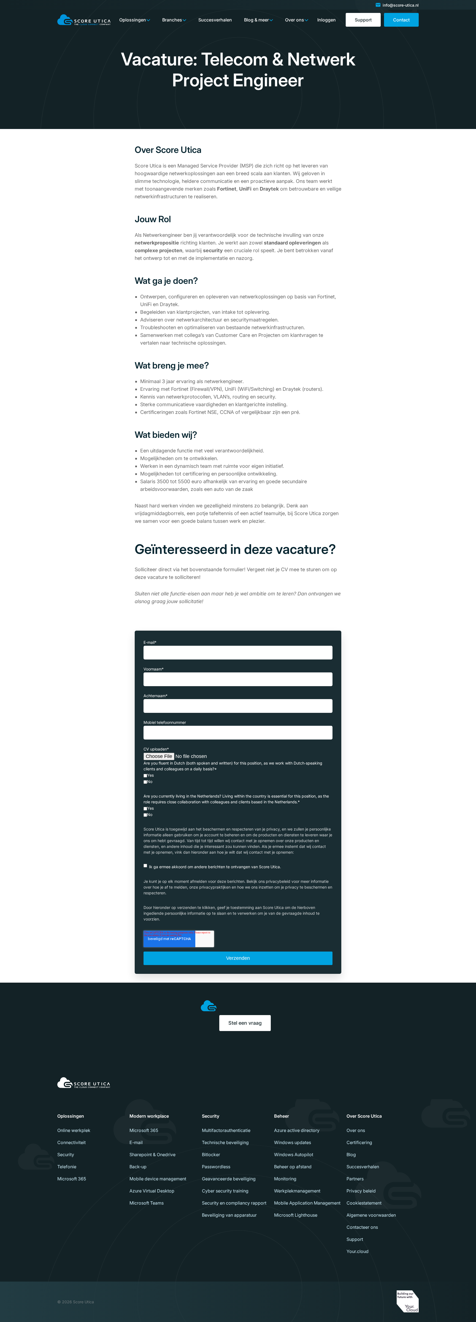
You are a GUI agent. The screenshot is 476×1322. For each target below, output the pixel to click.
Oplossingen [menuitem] (70, 1116)
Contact (401, 20)
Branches (172, 20)
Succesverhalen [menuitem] (363, 1166)
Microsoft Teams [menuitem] (146, 1203)
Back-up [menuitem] (138, 1166)
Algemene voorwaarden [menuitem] (371, 1215)
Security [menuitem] (65, 1154)
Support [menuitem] (355, 1239)
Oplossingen (132, 20)
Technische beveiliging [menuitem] (225, 1142)
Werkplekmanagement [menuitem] (297, 1191)
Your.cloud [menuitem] (358, 1251)
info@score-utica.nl (401, 5)
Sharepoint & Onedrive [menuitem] (152, 1154)
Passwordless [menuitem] (216, 1166)
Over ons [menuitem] (356, 1130)
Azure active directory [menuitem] (297, 1130)
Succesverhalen (215, 20)
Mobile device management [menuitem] (157, 1178)
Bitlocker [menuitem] (211, 1154)
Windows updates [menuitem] (292, 1142)
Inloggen (326, 20)
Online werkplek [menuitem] (73, 1130)
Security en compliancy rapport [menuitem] (234, 1203)
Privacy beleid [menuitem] (361, 1191)
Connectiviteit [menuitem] (71, 1142)
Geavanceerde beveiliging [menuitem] (229, 1178)
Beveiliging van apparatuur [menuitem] (229, 1215)
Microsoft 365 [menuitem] (71, 1178)
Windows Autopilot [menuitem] (293, 1154)
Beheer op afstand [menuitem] (293, 1166)
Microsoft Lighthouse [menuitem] (295, 1215)
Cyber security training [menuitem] (225, 1191)
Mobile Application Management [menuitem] (307, 1203)
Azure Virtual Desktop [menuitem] (151, 1191)
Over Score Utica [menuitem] (364, 1116)
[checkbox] (238, 778)
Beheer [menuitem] (281, 1116)
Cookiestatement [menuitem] (364, 1203)
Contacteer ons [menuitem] (362, 1227)
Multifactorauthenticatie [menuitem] (226, 1130)
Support (363, 20)
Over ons (294, 20)
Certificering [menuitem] (359, 1142)
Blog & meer (256, 20)
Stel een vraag (245, 1023)
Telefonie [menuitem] (66, 1166)
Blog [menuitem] (351, 1154)
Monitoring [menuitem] (285, 1178)
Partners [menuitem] (355, 1178)
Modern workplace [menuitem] (149, 1116)
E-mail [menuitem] (136, 1142)
